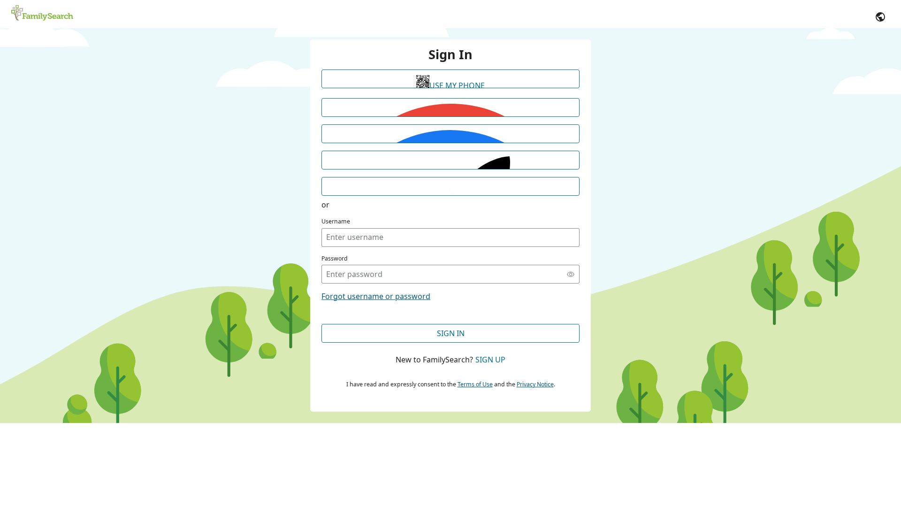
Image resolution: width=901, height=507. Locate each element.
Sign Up (490, 359)
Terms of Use (475, 384)
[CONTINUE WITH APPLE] (450, 160)
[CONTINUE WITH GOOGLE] (450, 107)
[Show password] (570, 274)
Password (334, 258)
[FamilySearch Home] (42, 13)
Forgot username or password (375, 296)
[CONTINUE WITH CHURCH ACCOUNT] (450, 186)
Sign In (451, 333)
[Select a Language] (880, 17)
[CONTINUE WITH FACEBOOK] (450, 133)
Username (335, 221)
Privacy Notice (535, 384)
